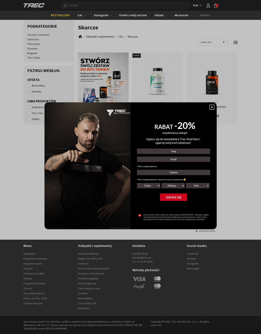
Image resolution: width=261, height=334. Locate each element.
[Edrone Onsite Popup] (130, 167)
